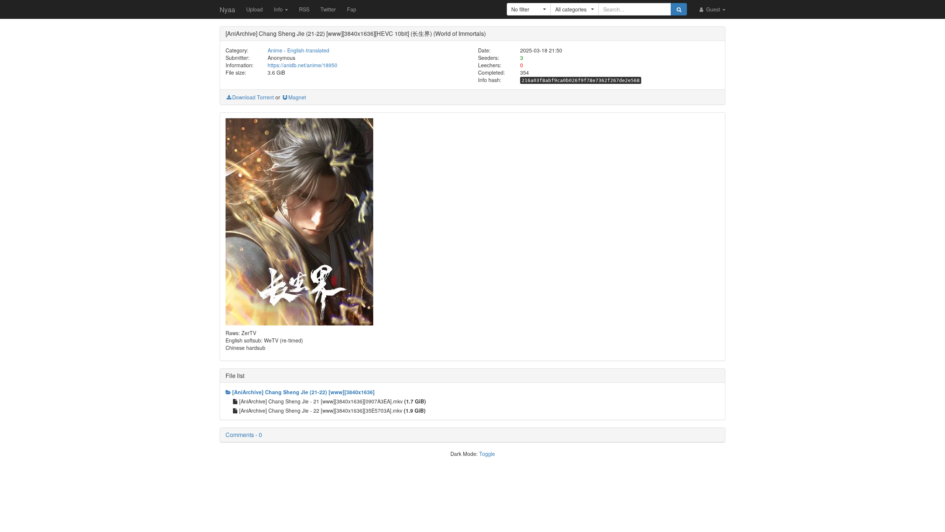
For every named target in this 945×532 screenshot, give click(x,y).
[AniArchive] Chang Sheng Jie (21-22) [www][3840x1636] (303, 392)
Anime (275, 50)
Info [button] (279, 9)
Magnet (297, 97)
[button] (529, 9)
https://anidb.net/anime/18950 (302, 65)
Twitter (328, 9)
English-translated (308, 50)
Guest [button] (713, 9)
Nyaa (227, 9)
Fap (351, 9)
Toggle (487, 453)
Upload (254, 9)
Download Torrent (253, 97)
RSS (304, 9)
